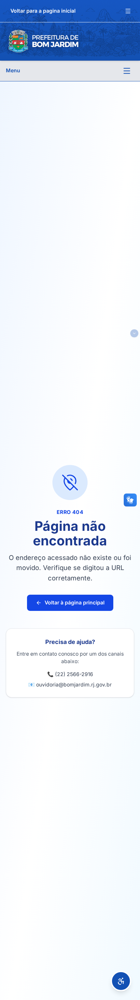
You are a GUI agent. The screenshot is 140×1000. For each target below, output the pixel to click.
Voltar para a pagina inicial (43, 11)
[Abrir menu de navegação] (126, 71)
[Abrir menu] (128, 11)
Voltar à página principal (75, 603)
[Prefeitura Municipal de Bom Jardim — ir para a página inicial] (43, 41)
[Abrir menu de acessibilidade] (121, 981)
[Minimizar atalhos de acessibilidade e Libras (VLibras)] (134, 333)
